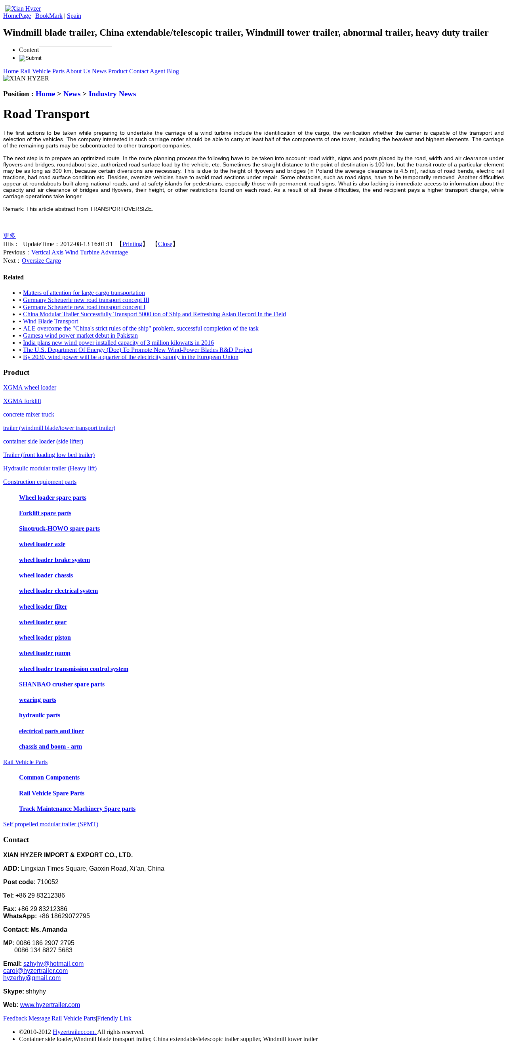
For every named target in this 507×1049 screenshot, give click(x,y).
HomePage (17, 15)
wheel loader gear (43, 622)
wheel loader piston (45, 637)
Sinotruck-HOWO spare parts (59, 528)
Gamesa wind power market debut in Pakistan (80, 335)
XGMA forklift (22, 400)
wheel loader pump (45, 653)
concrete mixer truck (28, 414)
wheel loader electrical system (58, 590)
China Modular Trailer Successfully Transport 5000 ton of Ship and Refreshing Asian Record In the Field (154, 314)
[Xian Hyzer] (23, 8)
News (71, 94)
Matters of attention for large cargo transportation (84, 292)
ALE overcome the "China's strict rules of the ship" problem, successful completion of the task (141, 328)
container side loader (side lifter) (43, 441)
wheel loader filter (43, 606)
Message (39, 1018)
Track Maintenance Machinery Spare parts (77, 808)
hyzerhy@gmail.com (32, 977)
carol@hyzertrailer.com (35, 970)
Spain (74, 15)
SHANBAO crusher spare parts (62, 684)
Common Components (49, 777)
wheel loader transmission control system (73, 668)
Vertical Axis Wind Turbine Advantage (79, 252)
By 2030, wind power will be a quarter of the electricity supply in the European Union (130, 356)
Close (165, 244)
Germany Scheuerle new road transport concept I (84, 307)
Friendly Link (114, 1018)
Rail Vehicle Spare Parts (51, 793)
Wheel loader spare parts (52, 497)
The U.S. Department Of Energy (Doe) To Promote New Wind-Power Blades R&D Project (137, 349)
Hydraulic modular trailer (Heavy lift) (50, 468)
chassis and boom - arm (50, 746)
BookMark (49, 15)
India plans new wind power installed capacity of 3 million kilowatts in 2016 (118, 342)
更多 (9, 235)
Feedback (15, 1018)
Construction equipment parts (39, 481)
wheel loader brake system (54, 559)
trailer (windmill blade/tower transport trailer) (59, 427)
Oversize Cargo (41, 260)
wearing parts (37, 699)
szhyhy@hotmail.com (53, 963)
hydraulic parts (39, 715)
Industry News (112, 94)
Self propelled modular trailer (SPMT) (50, 824)
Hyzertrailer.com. (75, 1031)
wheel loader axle (42, 544)
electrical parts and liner (51, 731)
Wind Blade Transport (50, 321)
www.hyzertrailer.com (50, 1004)
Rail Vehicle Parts (25, 762)
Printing (132, 244)
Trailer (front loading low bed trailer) (49, 454)
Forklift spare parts (45, 513)
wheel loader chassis (46, 575)
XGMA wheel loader (29, 387)
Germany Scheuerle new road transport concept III (86, 299)
